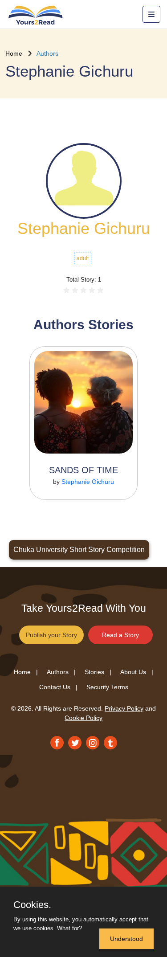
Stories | (98, 671)
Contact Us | (58, 687)
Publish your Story (51, 634)
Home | (26, 671)
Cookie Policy (83, 717)
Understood (126, 938)
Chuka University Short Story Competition (79, 549)
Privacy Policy (124, 708)
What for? (69, 928)
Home (16, 53)
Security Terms (107, 687)
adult (83, 258)
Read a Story (120, 634)
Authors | (61, 671)
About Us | (136, 671)
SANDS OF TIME (83, 470)
